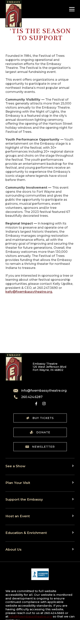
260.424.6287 (32, 397)
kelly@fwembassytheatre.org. (29, 292)
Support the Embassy (24, 499)
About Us (13, 549)
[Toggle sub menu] (73, 466)
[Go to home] (13, 13)
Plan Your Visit (17, 482)
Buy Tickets (43, 418)
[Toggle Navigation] (71, 9)
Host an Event (17, 516)
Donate (43, 432)
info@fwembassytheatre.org (44, 390)
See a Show (15, 466)
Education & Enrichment (26, 533)
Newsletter (43, 446)
